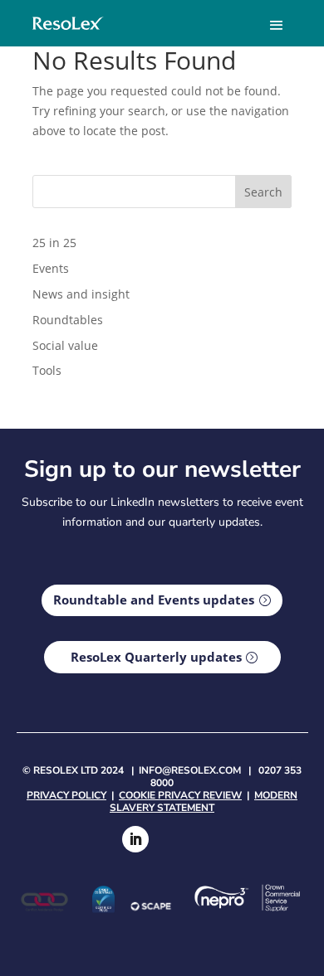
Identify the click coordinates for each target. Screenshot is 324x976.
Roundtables (67, 320)
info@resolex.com (190, 770)
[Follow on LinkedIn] (135, 839)
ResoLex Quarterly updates (156, 656)
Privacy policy (66, 795)
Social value (65, 345)
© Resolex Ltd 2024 (73, 770)
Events (50, 268)
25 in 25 (54, 242)
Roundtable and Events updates (153, 599)
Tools (46, 370)
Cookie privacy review (180, 795)
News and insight (81, 294)
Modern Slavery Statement (203, 801)
